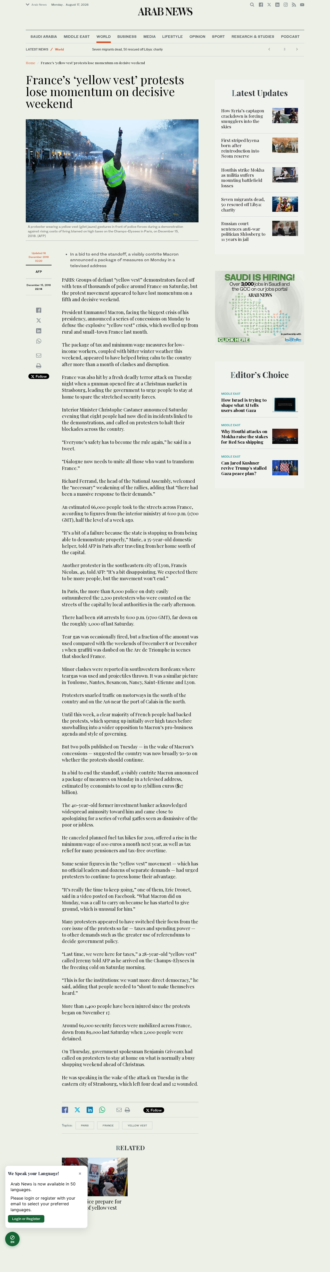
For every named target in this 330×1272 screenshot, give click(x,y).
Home (30, 63)
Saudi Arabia (43, 36)
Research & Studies (253, 36)
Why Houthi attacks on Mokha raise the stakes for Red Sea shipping (244, 436)
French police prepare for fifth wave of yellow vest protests (91, 1207)
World (103, 36)
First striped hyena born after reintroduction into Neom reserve (240, 148)
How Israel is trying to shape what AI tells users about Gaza (244, 405)
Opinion (197, 36)
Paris (85, 1125)
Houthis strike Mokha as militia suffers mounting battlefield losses (242, 177)
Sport (218, 36)
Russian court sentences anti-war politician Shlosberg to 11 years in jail (139, 49)
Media (149, 36)
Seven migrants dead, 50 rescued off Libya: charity (243, 204)
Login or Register (26, 1219)
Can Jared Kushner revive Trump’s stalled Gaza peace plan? (244, 468)
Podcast (290, 36)
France (108, 1125)
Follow (41, 376)
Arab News (39, 4)
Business (127, 36)
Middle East (77, 36)
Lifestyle (172, 36)
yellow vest (137, 1125)
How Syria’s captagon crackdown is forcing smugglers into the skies (242, 118)
